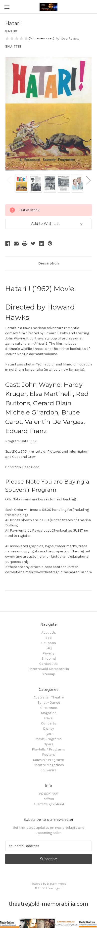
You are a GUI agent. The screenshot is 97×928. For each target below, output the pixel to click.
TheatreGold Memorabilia (48, 669)
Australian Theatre (49, 697)
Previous (9, 179)
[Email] (16, 243)
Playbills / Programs (48, 749)
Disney (48, 728)
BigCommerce (56, 883)
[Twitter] (33, 243)
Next (88, 179)
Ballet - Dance (48, 702)
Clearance (48, 708)
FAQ (49, 648)
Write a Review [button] (67, 38)
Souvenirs (48, 770)
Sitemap (48, 674)
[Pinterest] (50, 243)
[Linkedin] (41, 243)
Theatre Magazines (48, 765)
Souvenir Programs (48, 760)
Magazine (48, 713)
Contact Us (48, 664)
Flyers (48, 734)
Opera (48, 744)
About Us (48, 632)
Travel (48, 718)
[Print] (24, 243)
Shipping (48, 658)
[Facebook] (7, 243)
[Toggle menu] (7, 7)
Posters (48, 754)
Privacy (48, 653)
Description (48, 263)
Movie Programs (48, 739)
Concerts (48, 723)
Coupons (48, 643)
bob (48, 638)
